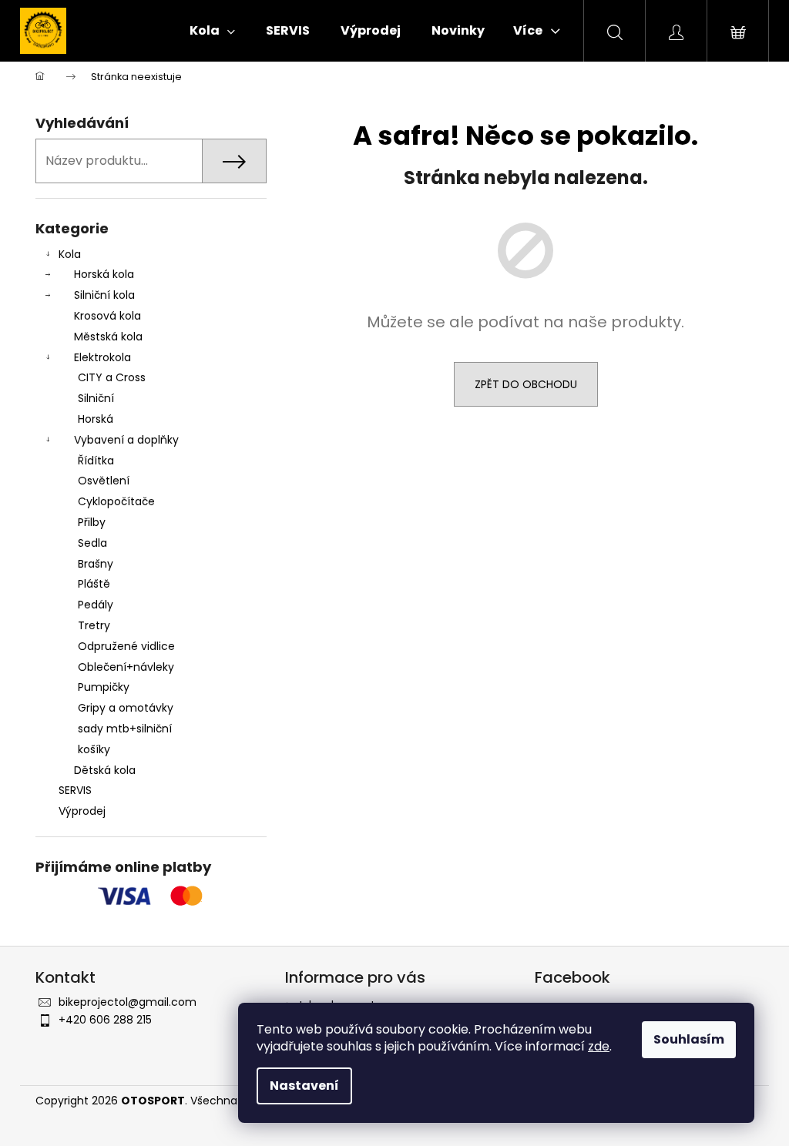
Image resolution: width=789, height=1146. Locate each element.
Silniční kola (104, 295)
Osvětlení (103, 480)
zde (598, 1046)
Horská (95, 419)
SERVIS (75, 790)
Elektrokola (102, 357)
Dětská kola (105, 770)
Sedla (92, 543)
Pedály (95, 604)
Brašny (95, 563)
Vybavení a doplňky (126, 439)
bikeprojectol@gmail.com (127, 1002)
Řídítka (96, 460)
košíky (94, 749)
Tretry (94, 625)
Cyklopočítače (116, 501)
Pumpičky (103, 687)
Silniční (96, 398)
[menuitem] (212, 31)
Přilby (92, 522)
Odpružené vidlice (126, 646)
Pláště (94, 583)
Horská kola (104, 274)
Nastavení (304, 1085)
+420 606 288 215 (105, 1019)
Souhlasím (688, 1039)
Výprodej (82, 811)
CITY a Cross (112, 377)
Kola (70, 254)
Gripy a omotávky (125, 707)
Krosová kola (107, 315)
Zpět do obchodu (526, 384)
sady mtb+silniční (125, 728)
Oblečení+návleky (126, 667)
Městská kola (108, 336)
